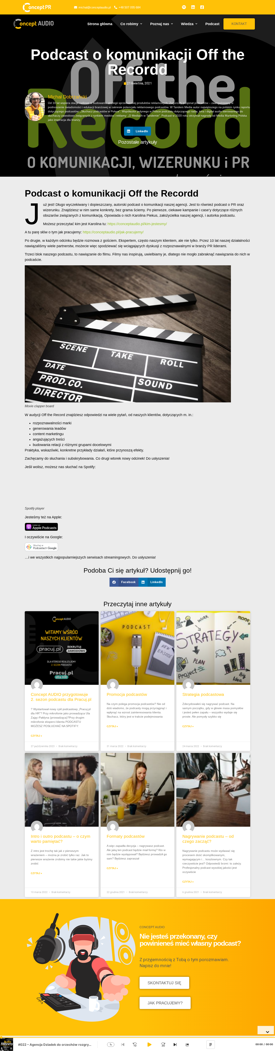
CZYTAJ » (36, 735)
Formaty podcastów (126, 836)
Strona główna (99, 24)
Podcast (212, 24)
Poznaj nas (159, 24)
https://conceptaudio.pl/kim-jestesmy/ (137, 224)
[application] (137, 1044)
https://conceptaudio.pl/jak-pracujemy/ (113, 232)
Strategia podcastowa (203, 694)
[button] (239, 24)
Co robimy (129, 24)
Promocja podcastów (127, 694)
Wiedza (187, 24)
